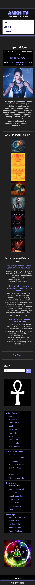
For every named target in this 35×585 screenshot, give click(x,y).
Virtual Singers (14, 447)
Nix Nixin (17, 355)
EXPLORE (8, 31)
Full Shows (13, 430)
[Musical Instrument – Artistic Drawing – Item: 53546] (18, 180)
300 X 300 (23, 62)
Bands (11, 426)
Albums (11, 416)
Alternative (13, 419)
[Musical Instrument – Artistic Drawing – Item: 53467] (18, 166)
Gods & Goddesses (16, 458)
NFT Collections (15, 468)
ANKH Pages (11, 413)
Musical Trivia (14, 521)
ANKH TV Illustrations (15, 451)
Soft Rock (12, 510)
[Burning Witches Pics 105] (18, 194)
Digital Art (12, 454)
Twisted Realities (15, 531)
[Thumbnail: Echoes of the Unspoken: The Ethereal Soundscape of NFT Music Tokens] (18, 238)
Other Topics (11, 515)
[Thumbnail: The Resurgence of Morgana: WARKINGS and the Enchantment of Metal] (18, 252)
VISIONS (7, 27)
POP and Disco (15, 506)
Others (11, 471)
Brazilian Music (14, 486)
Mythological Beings (16, 464)
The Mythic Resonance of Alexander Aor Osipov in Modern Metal (19, 288)
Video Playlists (14, 443)
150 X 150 (15, 62)
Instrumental (13, 493)
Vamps (11, 475)
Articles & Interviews (17, 517)
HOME (6, 23)
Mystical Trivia (14, 524)
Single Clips (13, 440)
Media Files (13, 433)
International (11, 483)
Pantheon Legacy (15, 528)
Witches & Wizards (16, 478)
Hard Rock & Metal (16, 489)
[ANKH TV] (17, 405)
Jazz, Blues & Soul (16, 496)
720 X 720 (19, 65)
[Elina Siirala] (18, 210)
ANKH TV (18, 13)
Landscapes (13, 461)
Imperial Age (18, 58)
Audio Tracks (14, 423)
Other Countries (15, 503)
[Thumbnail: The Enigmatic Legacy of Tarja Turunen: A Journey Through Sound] (18, 224)
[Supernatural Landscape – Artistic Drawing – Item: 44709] (18, 152)
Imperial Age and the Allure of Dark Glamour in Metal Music (19, 267)
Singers (12, 436)
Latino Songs (14, 499)
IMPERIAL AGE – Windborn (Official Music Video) (19, 320)
